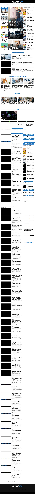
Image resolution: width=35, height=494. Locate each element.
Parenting (21, 4)
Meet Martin (24, 4)
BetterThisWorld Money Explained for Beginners (5, 103)
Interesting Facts (14, 4)
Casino (10, 4)
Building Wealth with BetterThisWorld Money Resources (13, 103)
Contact (30, 4)
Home (4, 4)
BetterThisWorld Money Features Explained (22, 103)
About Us (27, 4)
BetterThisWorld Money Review (30, 103)
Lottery (18, 4)
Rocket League (7, 4)
